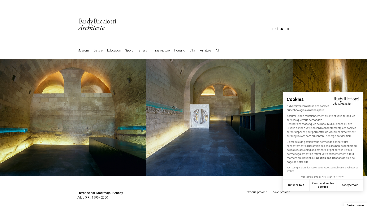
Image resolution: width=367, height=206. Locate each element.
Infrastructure (161, 50)
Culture (98, 50)
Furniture (205, 50)
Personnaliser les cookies (323, 185)
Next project (281, 192)
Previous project (256, 192)
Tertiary (142, 50)
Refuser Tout (296, 185)
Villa (192, 50)
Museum (83, 50)
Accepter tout (350, 185)
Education (114, 50)
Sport (129, 50)
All (217, 50)
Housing (179, 50)
